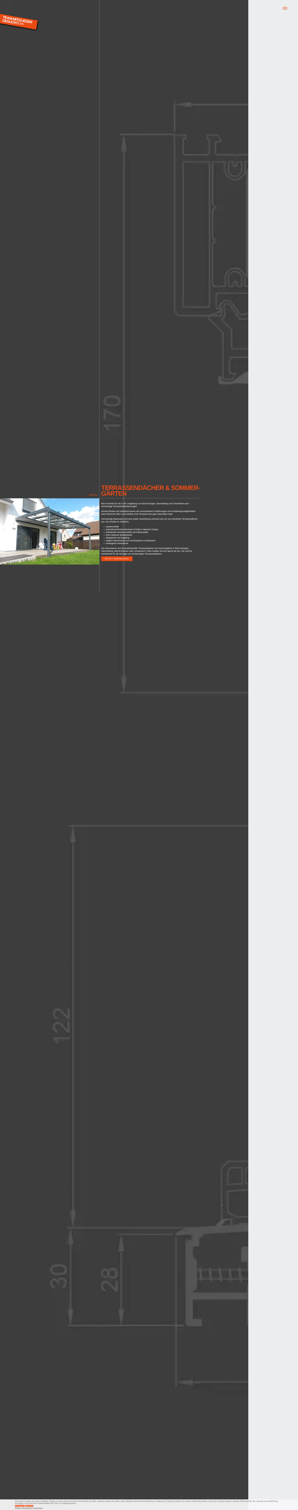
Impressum (38, 1508)
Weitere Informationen (24, 1508)
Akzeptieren (20, 1506)
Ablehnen (29, 1506)
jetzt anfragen (117, 559)
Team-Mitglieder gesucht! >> (17, 20)
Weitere (93, 495)
